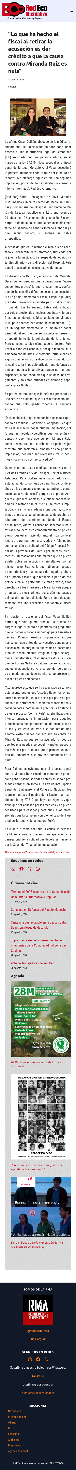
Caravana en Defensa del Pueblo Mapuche (38, 910)
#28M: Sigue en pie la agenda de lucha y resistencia (36, 1064)
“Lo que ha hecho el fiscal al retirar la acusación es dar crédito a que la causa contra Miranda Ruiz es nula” (37, 52)
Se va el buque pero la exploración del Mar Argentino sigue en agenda (37, 1244)
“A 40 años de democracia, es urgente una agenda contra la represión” (37, 1167)
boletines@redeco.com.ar (38, 1393)
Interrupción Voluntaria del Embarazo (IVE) (34, 852)
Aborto (8, 852)
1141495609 (38, 1376)
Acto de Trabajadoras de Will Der (32, 963)
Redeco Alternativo (33, 1463)
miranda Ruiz (62, 852)
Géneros (12, 86)
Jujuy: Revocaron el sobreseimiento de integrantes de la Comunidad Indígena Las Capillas (38, 945)
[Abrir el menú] (72, 10)
